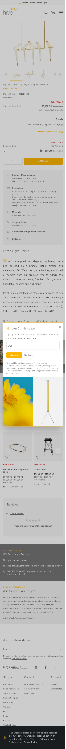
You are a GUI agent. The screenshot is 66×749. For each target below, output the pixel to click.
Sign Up (14, 355)
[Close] (60, 327)
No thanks (28, 355)
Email (10, 345)
